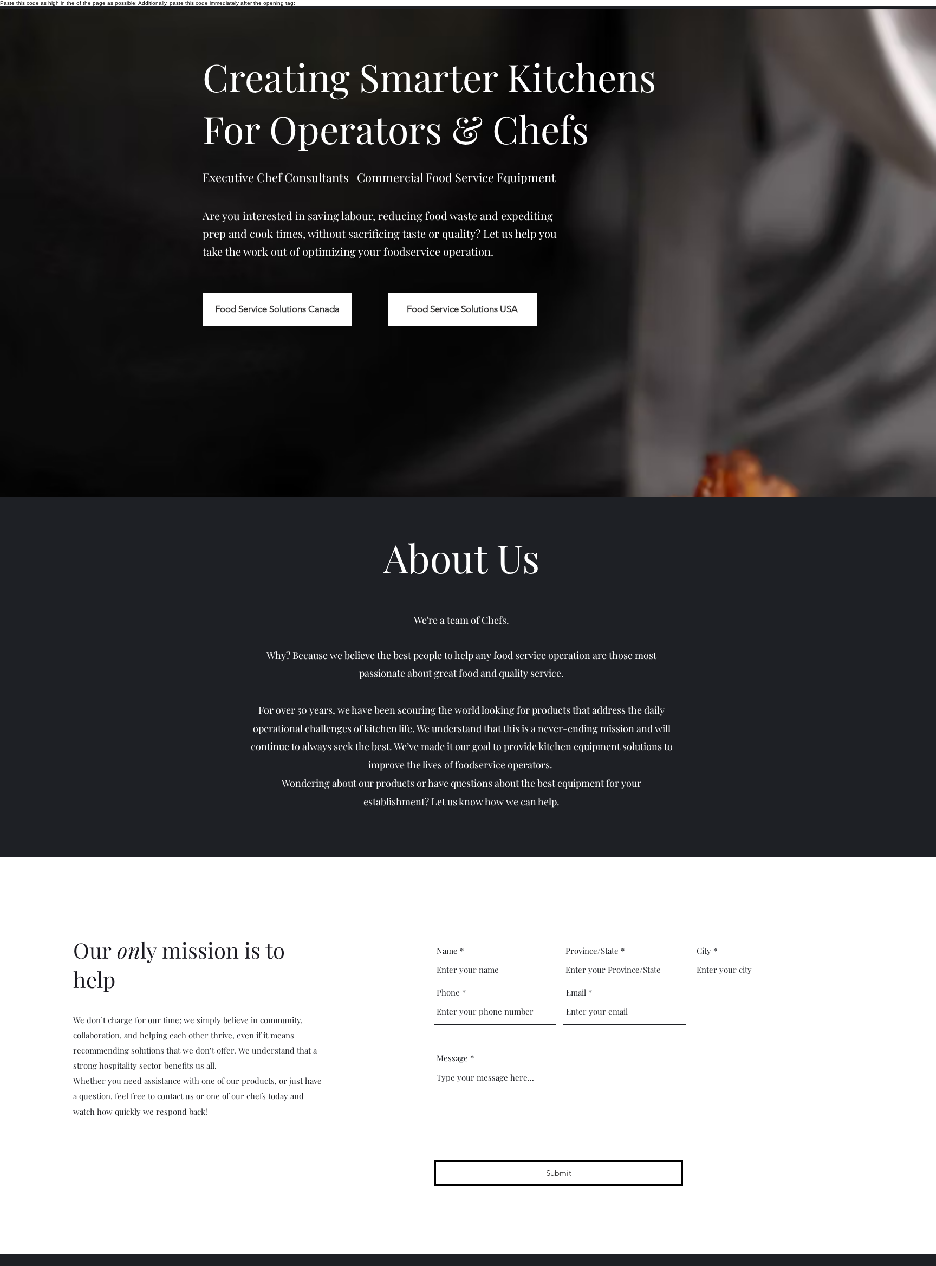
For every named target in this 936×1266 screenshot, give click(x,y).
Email (576, 993)
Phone (448, 993)
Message (452, 1058)
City (704, 951)
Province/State (592, 951)
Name (447, 951)
